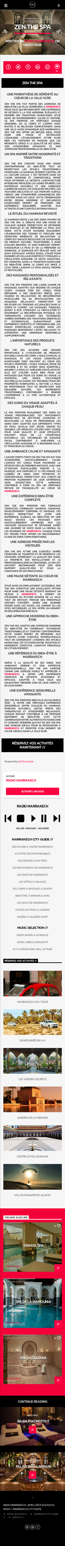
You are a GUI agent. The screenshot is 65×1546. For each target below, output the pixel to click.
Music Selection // (17, 1514)
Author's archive (32, 791)
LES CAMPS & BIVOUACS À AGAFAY (32, 889)
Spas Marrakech (32, 21)
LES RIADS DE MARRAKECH (32, 875)
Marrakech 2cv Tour (32, 1002)
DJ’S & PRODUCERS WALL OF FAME (32, 949)
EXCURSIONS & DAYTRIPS (32, 861)
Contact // (18, 1517)
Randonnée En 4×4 (32, 1040)
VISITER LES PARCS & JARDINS (32, 910)
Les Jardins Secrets (32, 1079)
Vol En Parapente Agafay (32, 1195)
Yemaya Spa (33, 1245)
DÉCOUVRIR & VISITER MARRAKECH (32, 847)
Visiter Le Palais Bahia (32, 1156)
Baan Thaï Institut (33, 1421)
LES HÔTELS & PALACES (32, 882)
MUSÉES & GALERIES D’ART (32, 917)
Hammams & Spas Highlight (19, 1281)
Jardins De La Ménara (32, 1117)
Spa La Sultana (33, 1358)
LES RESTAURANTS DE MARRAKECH (32, 868)
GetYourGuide (26, 761)
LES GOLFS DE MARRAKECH (32, 903)
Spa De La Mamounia (33, 1301)
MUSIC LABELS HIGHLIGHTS (32, 942)
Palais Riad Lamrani (33, 1466)
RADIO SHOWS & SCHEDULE (32, 935)
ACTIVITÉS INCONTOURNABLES (32, 854)
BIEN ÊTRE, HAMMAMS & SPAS (32, 896)
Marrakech (53, 107)
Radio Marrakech (39, 41)
